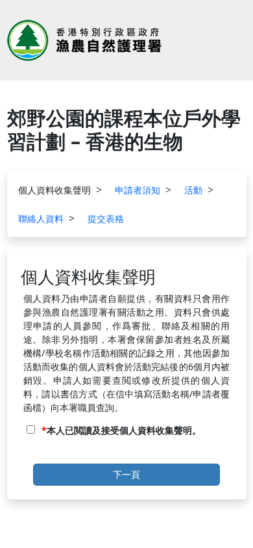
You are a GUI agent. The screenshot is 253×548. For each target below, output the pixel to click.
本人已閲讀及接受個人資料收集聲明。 (124, 430)
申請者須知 (137, 190)
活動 (193, 190)
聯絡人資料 (41, 218)
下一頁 (126, 474)
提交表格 (106, 218)
